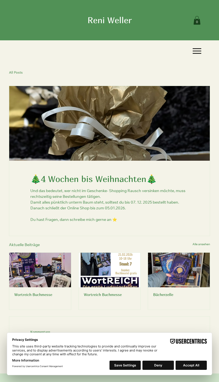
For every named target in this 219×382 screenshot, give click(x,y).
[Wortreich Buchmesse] (40, 270)
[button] (197, 20)
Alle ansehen (201, 244)
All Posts (16, 72)
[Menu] (196, 50)
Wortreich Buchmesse (33, 294)
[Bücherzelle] (179, 270)
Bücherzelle (163, 294)
